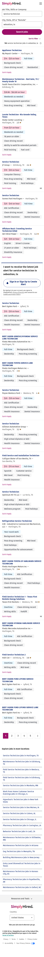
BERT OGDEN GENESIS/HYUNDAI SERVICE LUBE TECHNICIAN (20, 337)
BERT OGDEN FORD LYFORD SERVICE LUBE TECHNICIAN (20, 708)
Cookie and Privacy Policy (11, 294)
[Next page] (37, 736)
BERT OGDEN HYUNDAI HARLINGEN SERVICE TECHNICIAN (21, 624)
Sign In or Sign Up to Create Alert (23, 283)
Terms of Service (18, 292)
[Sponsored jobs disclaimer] (40, 43)
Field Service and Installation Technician (20, 455)
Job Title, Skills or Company (14, 9)
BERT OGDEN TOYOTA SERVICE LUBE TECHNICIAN (17, 364)
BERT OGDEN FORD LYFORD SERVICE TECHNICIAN (17, 680)
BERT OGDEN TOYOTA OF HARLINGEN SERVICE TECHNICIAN (21, 562)
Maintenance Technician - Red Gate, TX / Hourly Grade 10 (20, 80)
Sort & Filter (33, 39)
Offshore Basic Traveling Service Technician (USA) (17, 229)
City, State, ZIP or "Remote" (14, 20)
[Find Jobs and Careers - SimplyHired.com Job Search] (11, 3)
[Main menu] (40, 3)
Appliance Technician (12, 50)
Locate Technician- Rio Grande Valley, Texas (19, 115)
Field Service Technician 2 (14, 655)
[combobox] (22, 14)
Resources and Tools (20, 898)
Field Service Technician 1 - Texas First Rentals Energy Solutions (19, 598)
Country (13, 912)
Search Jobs (22, 32)
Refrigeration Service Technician (17, 521)
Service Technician (10, 162)
